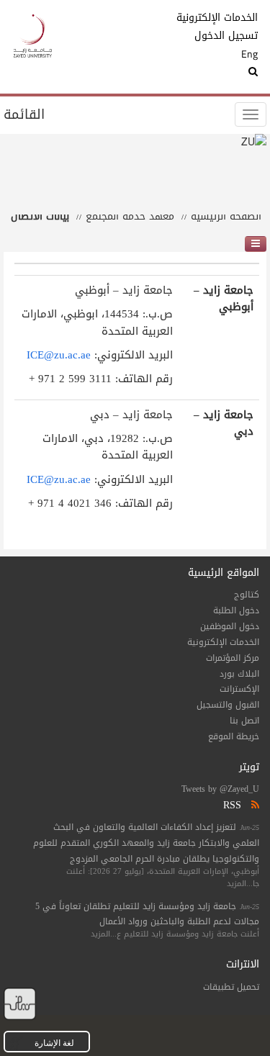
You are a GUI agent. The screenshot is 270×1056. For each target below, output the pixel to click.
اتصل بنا (244, 720)
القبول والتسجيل (228, 705)
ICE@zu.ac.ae (59, 354)
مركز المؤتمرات (232, 658)
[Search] (227, 72)
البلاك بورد (239, 674)
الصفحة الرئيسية (226, 216)
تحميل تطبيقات (231, 987)
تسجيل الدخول (227, 36)
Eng (249, 54)
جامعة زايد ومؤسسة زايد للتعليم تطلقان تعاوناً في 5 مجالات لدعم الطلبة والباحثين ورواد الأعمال (147, 914)
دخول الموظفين (229, 626)
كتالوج (246, 595)
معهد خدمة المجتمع (130, 216)
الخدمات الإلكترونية (227, 18)
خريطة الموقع (233, 736)
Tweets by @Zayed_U (220, 789)
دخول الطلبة (236, 610)
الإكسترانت (239, 689)
